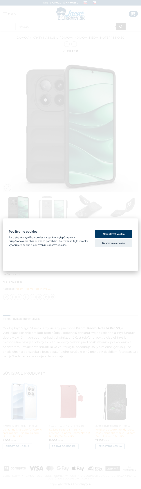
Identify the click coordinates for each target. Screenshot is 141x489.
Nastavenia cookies (113, 242)
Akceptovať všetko (114, 233)
